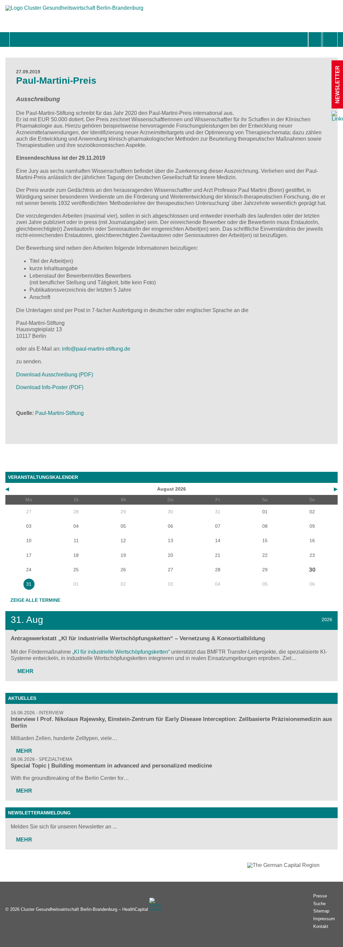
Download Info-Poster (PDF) (49, 387)
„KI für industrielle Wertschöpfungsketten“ (121, 652)
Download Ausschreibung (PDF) (54, 374)
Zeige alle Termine (35, 600)
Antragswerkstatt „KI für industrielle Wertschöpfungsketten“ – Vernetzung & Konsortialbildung (138, 638)
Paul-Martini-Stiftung (59, 413)
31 (28, 584)
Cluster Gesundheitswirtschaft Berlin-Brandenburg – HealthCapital (84, 909)
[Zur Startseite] (74, 11)
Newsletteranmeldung (39, 812)
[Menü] (17, 39)
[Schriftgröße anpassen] (330, 39)
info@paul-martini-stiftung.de (96, 349)
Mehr (24, 671)
